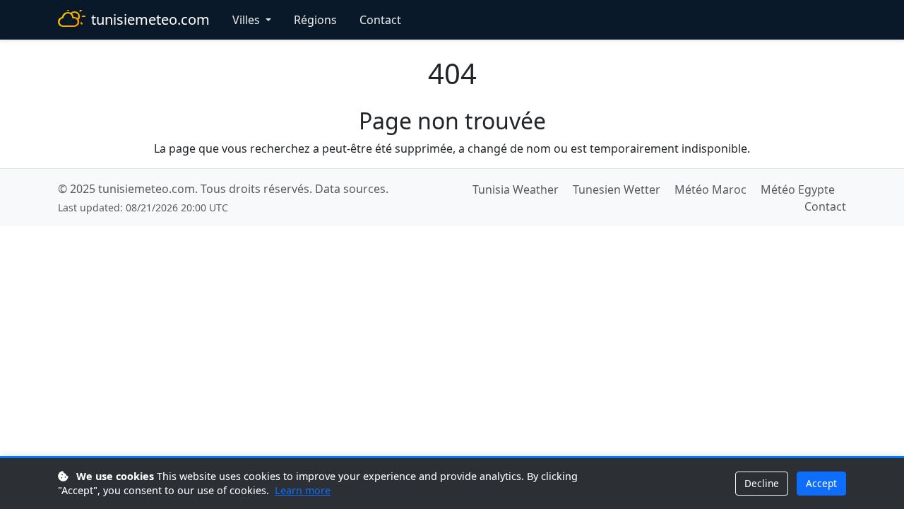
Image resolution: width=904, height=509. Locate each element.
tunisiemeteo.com (150, 19)
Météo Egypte (798, 189)
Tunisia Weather (515, 189)
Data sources (350, 189)
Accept (821, 483)
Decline (761, 483)
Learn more (303, 490)
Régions (315, 20)
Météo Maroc (710, 189)
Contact (380, 20)
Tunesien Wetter (616, 189)
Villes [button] (247, 20)
